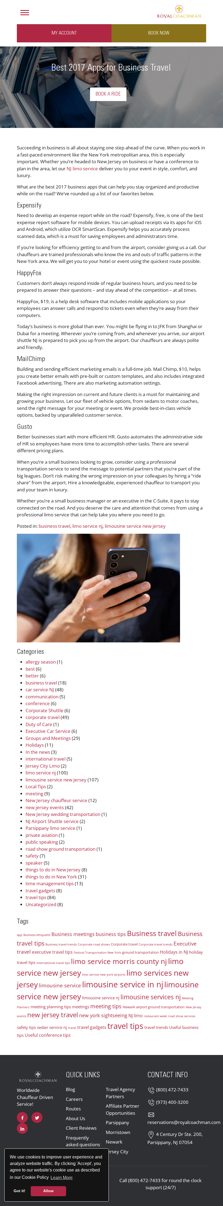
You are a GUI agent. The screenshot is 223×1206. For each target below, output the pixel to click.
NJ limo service (82, 168)
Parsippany (117, 1122)
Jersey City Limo (43, 766)
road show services (181, 1016)
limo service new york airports (103, 974)
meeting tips (106, 1006)
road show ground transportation (60, 849)
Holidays (35, 745)
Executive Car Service (48, 731)
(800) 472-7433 (172, 1089)
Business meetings (73, 934)
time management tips (50, 883)
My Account (64, 33)
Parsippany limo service (50, 828)
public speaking (42, 842)
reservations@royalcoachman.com (184, 1122)
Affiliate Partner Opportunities (122, 1109)
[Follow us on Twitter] (37, 1117)
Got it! (19, 1191)
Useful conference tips (48, 1035)
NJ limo (135, 1016)
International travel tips (53, 963)
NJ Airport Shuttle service (52, 821)
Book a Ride (108, 94)
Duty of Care (39, 724)
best (30, 669)
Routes (73, 1109)
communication (42, 696)
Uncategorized (41, 904)
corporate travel (43, 717)
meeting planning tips (50, 1006)
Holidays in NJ (174, 952)
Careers (74, 1099)
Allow (48, 1191)
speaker (34, 863)
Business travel (152, 933)
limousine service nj (100, 997)
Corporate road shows (94, 944)
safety (32, 856)
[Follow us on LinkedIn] (22, 1128)
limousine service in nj (122, 984)
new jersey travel (52, 1014)
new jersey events (45, 807)
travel (72, 1028)
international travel (46, 759)
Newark (114, 1142)
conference (38, 703)
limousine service (60, 985)
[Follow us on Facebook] (22, 1117)
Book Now (158, 33)
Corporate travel (124, 944)
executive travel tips (52, 952)
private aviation (42, 835)
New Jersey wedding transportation (63, 814)
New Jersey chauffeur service (56, 800)
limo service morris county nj (119, 961)
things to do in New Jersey (53, 869)
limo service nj (87, 526)
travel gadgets (40, 890)
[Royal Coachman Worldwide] (179, 11)
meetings (80, 1006)
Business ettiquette (36, 935)
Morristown (118, 1132)
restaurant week (155, 1016)
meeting (34, 793)
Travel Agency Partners (120, 1093)
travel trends (156, 1027)
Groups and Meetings (48, 738)
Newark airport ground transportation (154, 1006)
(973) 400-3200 (172, 1102)
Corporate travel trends (155, 944)
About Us (75, 1118)
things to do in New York (51, 877)
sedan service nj (52, 1027)
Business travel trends (61, 944)
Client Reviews (81, 1128)
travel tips (36, 897)
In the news (38, 752)
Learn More (62, 1177)
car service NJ (40, 689)
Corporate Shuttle (44, 710)
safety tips (26, 1027)
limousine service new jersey (135, 526)
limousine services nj (150, 997)
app (19, 935)
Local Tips (36, 786)
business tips (111, 934)
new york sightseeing (103, 1015)
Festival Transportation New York (97, 952)
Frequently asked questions (83, 1141)
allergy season (41, 662)
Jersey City (117, 1151)
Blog (70, 1089)
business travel (54, 526)
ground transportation (140, 952)
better (32, 676)
